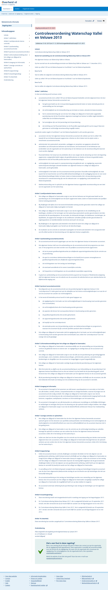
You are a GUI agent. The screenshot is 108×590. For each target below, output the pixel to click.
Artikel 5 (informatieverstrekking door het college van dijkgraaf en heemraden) (16, 57)
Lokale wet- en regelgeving (15, 14)
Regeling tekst (7, 26)
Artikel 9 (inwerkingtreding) (12, 74)
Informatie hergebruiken (38, 576)
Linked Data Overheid (63, 578)
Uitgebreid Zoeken (28, 9)
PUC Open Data (61, 581)
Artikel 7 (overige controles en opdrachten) (13, 67)
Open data (59, 576)
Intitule (6, 35)
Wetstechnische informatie (10, 22)
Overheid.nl (6, 9)
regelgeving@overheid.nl (54, 558)
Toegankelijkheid (36, 581)
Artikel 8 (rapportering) (11, 71)
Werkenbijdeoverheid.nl (89, 583)
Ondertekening (8, 80)
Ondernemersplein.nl (88, 581)
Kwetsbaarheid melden (38, 585)
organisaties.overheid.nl (53, 553)
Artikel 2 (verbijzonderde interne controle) (14, 42)
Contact (7, 578)
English (7, 581)
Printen (99, 21)
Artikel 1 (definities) (10, 38)
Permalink (88, 21)
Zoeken (17, 9)
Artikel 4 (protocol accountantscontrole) (16, 52)
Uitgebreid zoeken (29, 14)
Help (6, 583)
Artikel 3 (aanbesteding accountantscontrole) (11, 48)
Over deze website (11, 576)
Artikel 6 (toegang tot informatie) (14, 62)
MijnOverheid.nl (87, 576)
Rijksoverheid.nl (87, 578)
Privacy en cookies (36, 578)
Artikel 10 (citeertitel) (10, 77)
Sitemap (33, 583)
